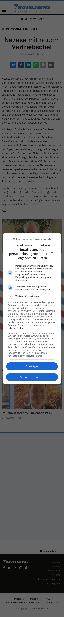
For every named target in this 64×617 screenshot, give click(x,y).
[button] (32, 296)
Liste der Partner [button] (16, 328)
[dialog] (32, 308)
